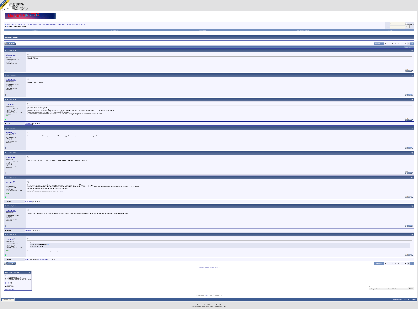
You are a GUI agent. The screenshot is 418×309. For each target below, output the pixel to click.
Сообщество (114, 30)
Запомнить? (410, 24)
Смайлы (7, 283)
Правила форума (9, 289)
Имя (387, 24)
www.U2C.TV (407, 299)
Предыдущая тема (204, 267)
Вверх (414, 299)
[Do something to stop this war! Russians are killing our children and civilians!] (5, 5)
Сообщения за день (303, 30)
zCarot (224, 306)
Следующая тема (215, 267)
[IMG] (6, 285)
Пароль (388, 27)
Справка (34, 30)
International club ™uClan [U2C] (16, 24)
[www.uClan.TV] (30, 13)
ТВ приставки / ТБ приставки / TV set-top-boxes (42, 24)
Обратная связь (398, 299)
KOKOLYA (11, 55)
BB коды (7, 282)
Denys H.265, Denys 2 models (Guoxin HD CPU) (72, 24)
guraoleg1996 (42, 259)
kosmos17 (10, 104)
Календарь (202, 30)
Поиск (390, 30)
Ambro (27, 259)
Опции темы (408, 47)
